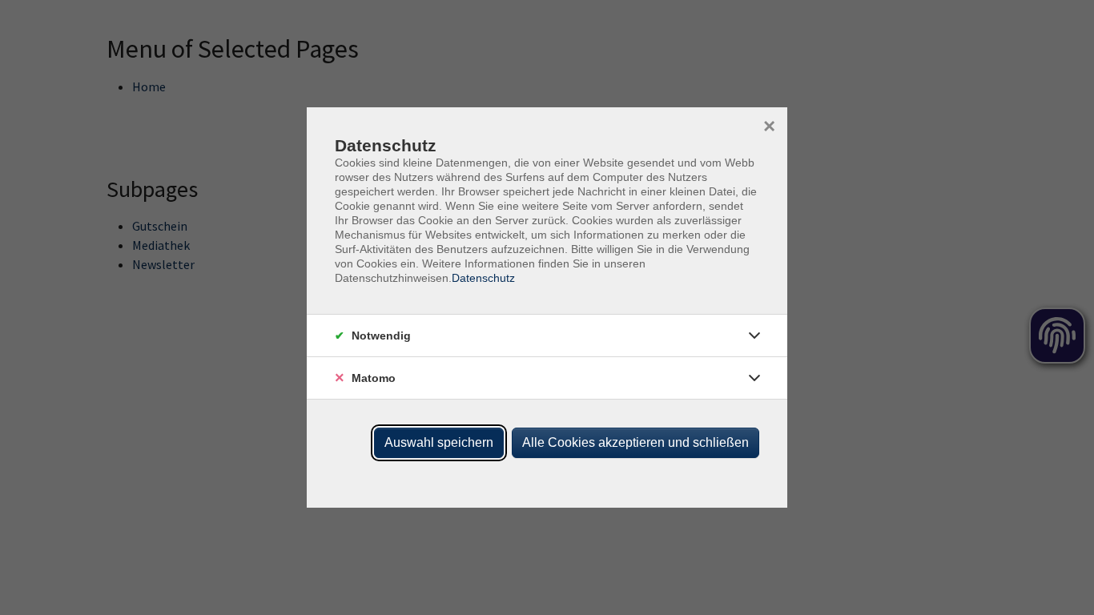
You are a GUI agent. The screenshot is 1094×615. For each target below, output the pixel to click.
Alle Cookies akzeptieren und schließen (635, 442)
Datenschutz (483, 277)
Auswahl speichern (438, 442)
